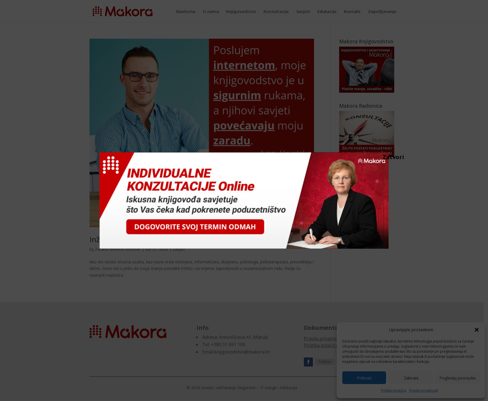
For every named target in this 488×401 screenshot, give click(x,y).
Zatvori (385, 156)
